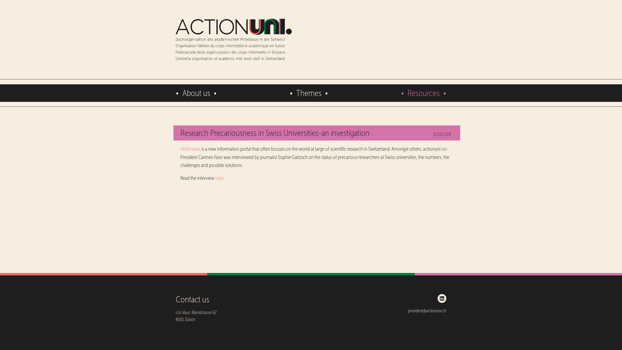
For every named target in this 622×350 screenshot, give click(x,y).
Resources (423, 93)
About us (196, 93)
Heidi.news (190, 149)
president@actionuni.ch (427, 311)
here (219, 178)
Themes (308, 93)
